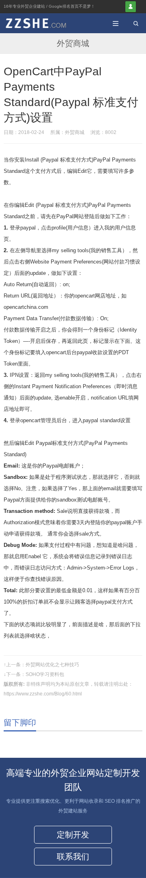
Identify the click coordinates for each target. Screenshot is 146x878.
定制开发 (73, 834)
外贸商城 (73, 43)
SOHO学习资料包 (45, 674)
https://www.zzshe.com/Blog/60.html (43, 694)
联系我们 (73, 856)
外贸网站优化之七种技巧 (52, 665)
